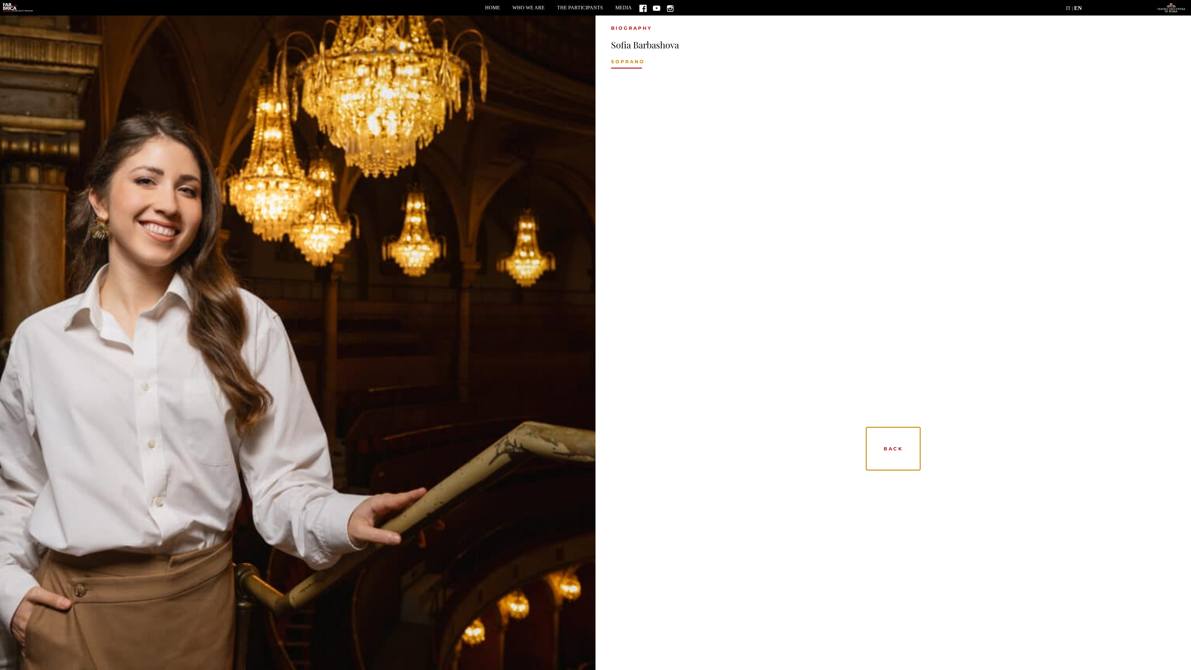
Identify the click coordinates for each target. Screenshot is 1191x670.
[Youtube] (656, 8)
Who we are (528, 7)
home (492, 7)
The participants (580, 7)
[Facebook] (643, 8)
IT (1068, 8)
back (893, 449)
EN (1078, 8)
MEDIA (623, 7)
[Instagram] (670, 8)
